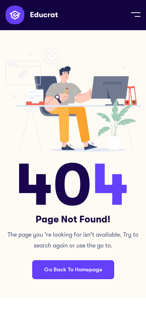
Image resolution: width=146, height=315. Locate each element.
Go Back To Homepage (73, 269)
